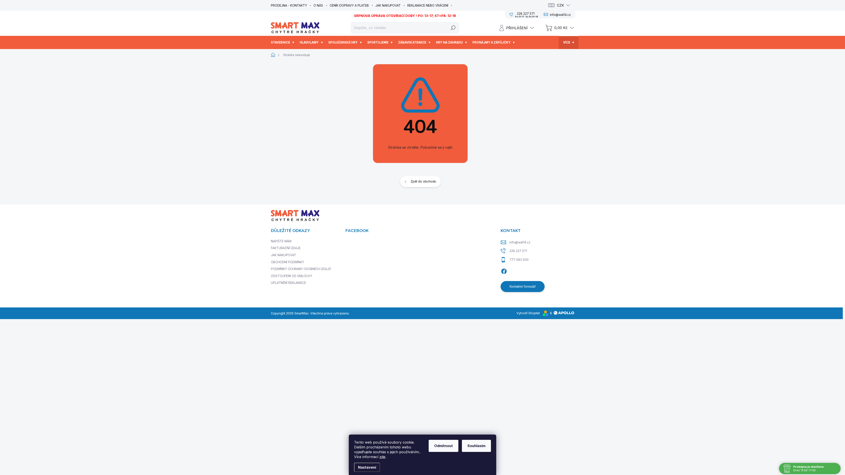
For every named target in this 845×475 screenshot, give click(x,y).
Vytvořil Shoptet (528, 313)
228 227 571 (518, 251)
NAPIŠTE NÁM (281, 241)
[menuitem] (283, 42)
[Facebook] (504, 270)
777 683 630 (519, 259)
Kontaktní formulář (523, 286)
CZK (560, 5)
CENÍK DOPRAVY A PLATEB (349, 5)
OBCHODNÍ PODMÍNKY (287, 262)
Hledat (453, 27)
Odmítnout (443, 446)
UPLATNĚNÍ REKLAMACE (288, 283)
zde (382, 457)
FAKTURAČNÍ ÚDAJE (286, 248)
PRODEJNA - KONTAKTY (289, 5)
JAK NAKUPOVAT (388, 5)
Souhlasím (476, 446)
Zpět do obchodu (423, 181)
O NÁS (318, 5)
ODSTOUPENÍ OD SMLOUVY (291, 276)
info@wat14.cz (519, 242)
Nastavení (367, 467)
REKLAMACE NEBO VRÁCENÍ (427, 5)
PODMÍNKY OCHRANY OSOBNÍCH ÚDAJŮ (301, 269)
